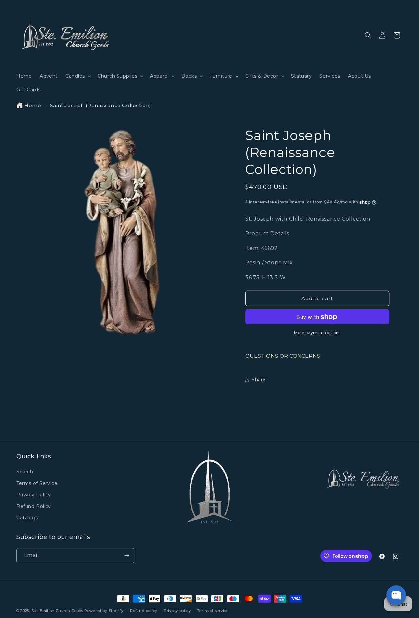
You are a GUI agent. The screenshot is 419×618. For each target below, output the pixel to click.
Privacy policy (177, 610)
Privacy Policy (33, 495)
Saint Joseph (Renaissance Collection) (100, 105)
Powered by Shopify (104, 610)
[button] (78, 76)
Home (32, 105)
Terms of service (212, 610)
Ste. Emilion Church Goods (57, 610)
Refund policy (143, 610)
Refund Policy (33, 506)
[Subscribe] (126, 555)
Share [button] (259, 380)
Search (24, 471)
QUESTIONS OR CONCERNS (282, 356)
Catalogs (27, 518)
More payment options (317, 332)
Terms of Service (37, 483)
